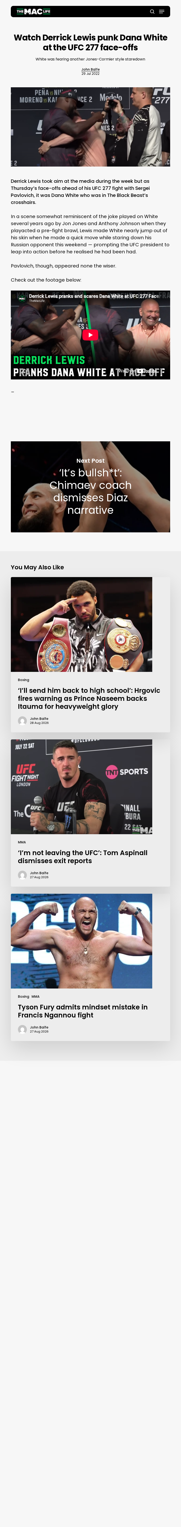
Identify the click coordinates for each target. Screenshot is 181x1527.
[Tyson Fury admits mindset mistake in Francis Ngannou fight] (90, 967)
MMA (22, 842)
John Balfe (90, 69)
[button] (161, 11)
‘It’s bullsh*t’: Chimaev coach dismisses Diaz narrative (90, 486)
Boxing (23, 680)
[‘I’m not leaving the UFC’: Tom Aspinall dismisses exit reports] (90, 813)
